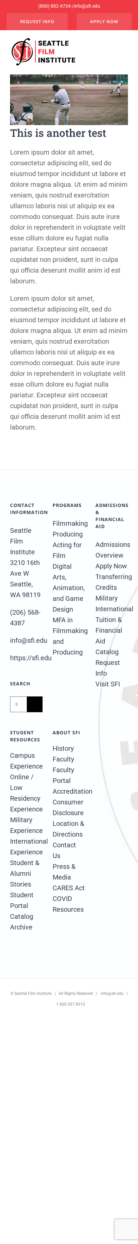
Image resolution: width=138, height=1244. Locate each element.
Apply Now (111, 566)
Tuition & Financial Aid (108, 630)
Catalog (107, 652)
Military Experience (26, 825)
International (111, 609)
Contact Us (64, 850)
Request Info (107, 668)
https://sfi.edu (31, 658)
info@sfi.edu (112, 993)
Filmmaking (69, 523)
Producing (68, 534)
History (63, 748)
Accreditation (69, 791)
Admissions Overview (111, 550)
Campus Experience (26, 760)
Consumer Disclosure (68, 807)
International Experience (26, 846)
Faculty (63, 759)
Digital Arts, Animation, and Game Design (69, 587)
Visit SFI (107, 684)
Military (106, 598)
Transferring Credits (111, 582)
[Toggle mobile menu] (124, 52)
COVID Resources (68, 904)
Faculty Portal (63, 775)
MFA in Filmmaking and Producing (69, 636)
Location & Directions (68, 828)
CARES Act (69, 888)
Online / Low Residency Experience (26, 793)
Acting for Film (67, 550)
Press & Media (64, 871)
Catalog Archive (21, 921)
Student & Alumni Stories (24, 873)
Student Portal (21, 900)
